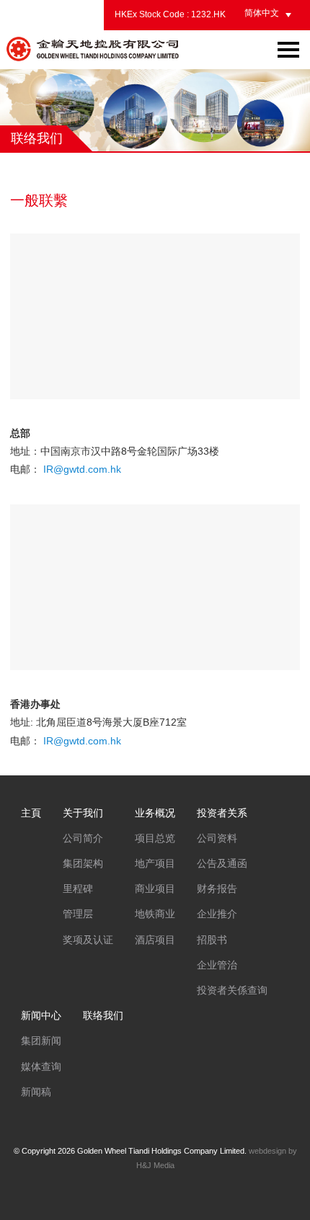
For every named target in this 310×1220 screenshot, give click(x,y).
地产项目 (155, 863)
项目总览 (155, 838)
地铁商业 (155, 914)
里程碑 (78, 888)
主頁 (31, 813)
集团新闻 (41, 1040)
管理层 (78, 914)
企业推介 (217, 914)
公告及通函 (222, 863)
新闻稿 (36, 1091)
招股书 (212, 939)
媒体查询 (41, 1066)
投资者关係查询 (232, 990)
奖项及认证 (88, 939)
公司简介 (83, 838)
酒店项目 (155, 939)
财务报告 (217, 888)
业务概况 (155, 813)
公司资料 (217, 838)
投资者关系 (222, 813)
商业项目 (155, 888)
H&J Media (155, 1165)
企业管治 (217, 965)
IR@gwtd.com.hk (82, 469)
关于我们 (83, 813)
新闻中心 (41, 1015)
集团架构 (83, 863)
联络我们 (103, 1015)
